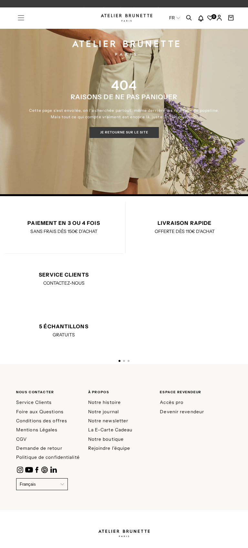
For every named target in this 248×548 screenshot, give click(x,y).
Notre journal (103, 412)
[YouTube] (29, 470)
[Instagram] (20, 470)
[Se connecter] (219, 18)
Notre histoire (104, 402)
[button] (21, 18)
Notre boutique (106, 439)
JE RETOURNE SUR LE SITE (124, 132)
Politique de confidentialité (48, 457)
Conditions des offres (41, 421)
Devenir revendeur (182, 412)
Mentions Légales (37, 430)
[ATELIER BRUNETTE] (124, 531)
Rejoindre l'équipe (109, 448)
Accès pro (171, 402)
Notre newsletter (108, 421)
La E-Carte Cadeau (110, 430)
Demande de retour (39, 448)
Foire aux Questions (40, 412)
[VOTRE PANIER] (231, 18)
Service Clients (34, 402)
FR (172, 18)
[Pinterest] (44, 470)
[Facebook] (36, 470)
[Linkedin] (53, 470)
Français (28, 484)
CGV (21, 439)
